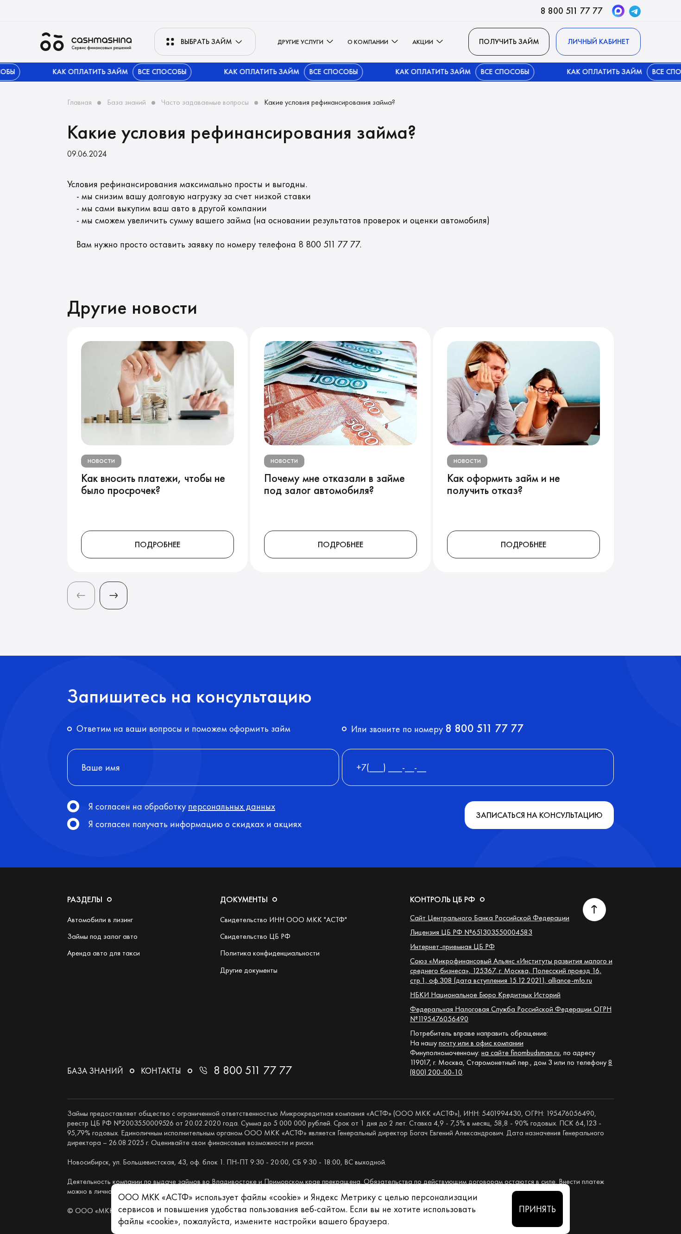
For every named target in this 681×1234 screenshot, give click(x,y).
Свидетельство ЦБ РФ (255, 936)
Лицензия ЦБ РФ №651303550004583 (471, 932)
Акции (422, 42)
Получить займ (509, 41)
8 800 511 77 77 (572, 11)
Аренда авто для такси (103, 953)
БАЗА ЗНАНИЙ (95, 1070)
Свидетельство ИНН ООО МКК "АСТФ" (283, 919)
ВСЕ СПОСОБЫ (143, 71)
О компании (367, 42)
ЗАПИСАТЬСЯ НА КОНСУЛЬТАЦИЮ (539, 815)
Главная (79, 102)
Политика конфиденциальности (270, 953)
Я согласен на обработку (181, 806)
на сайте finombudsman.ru (520, 1052)
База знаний (126, 102)
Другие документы (248, 970)
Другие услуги (300, 42)
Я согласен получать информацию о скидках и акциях (195, 824)
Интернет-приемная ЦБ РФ (452, 946)
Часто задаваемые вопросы (205, 102)
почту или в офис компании (481, 1043)
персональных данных (231, 806)
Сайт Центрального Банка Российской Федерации (489, 918)
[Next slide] (113, 595)
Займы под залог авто (102, 936)
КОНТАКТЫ (161, 1070)
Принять (537, 1209)
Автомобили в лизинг (100, 919)
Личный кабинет (599, 41)
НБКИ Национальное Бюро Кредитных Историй (485, 995)
